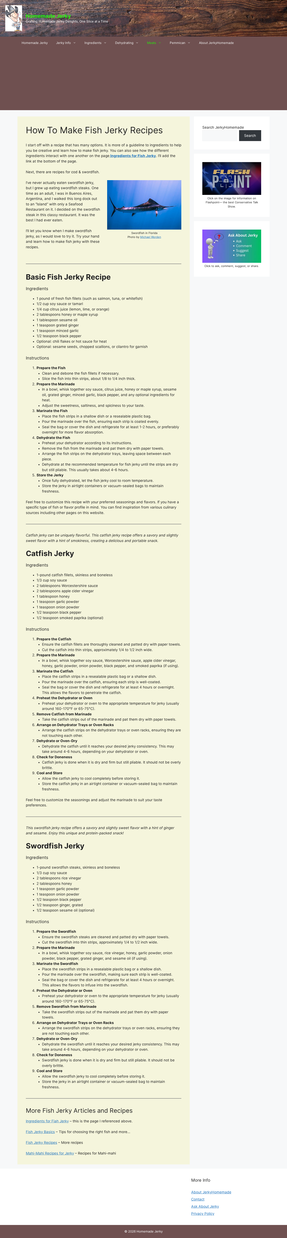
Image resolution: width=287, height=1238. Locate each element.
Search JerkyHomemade (223, 127)
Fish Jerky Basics (40, 1132)
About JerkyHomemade (216, 43)
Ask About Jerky (205, 1206)
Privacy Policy (202, 1214)
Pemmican (177, 43)
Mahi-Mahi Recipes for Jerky (50, 1153)
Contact (197, 1199)
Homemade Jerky (48, 16)
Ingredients (92, 43)
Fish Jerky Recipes (41, 1142)
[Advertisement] (143, 80)
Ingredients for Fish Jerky (132, 156)
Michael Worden (150, 237)
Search (250, 135)
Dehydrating (124, 43)
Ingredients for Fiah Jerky (47, 1121)
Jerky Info (63, 43)
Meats (151, 43)
